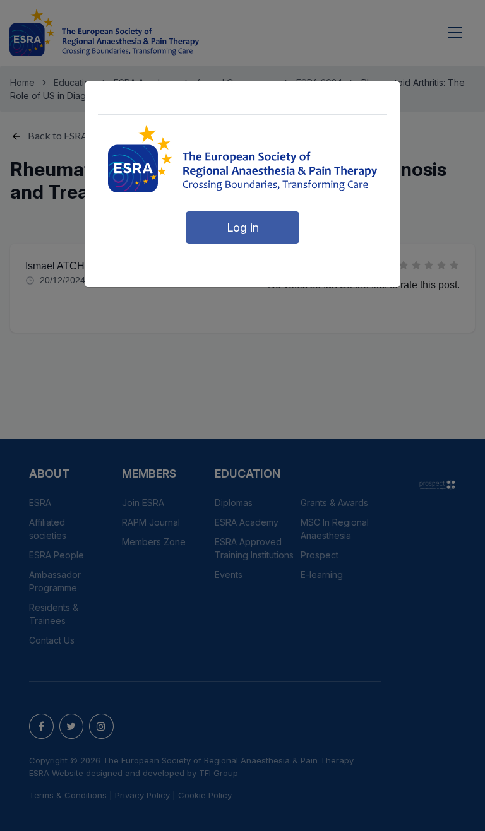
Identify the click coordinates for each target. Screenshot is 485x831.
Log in (243, 227)
